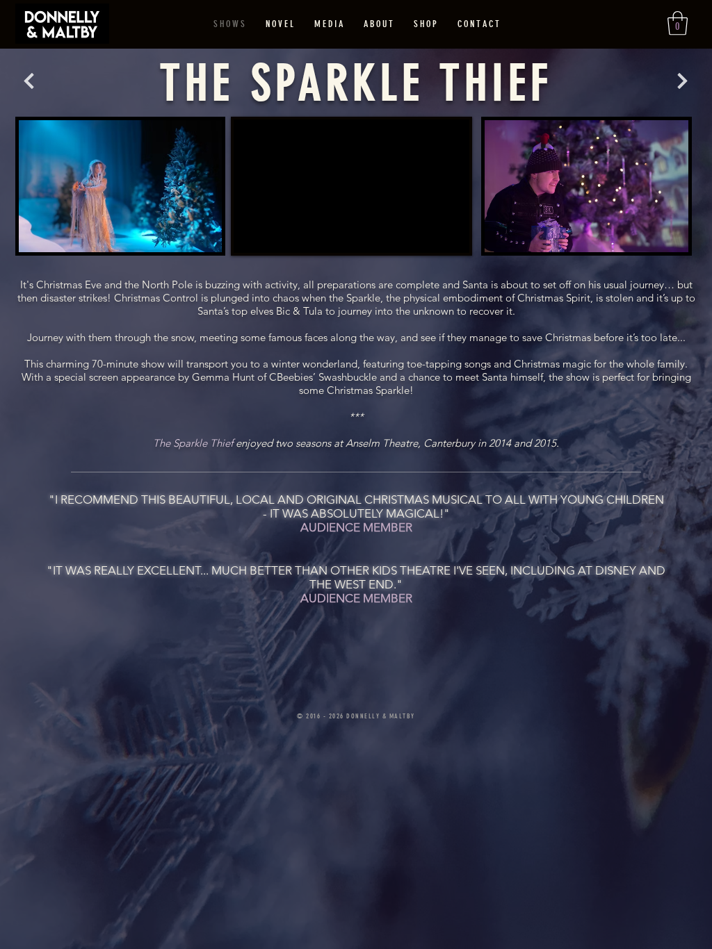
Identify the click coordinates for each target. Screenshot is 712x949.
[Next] (28, 80)
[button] (678, 23)
